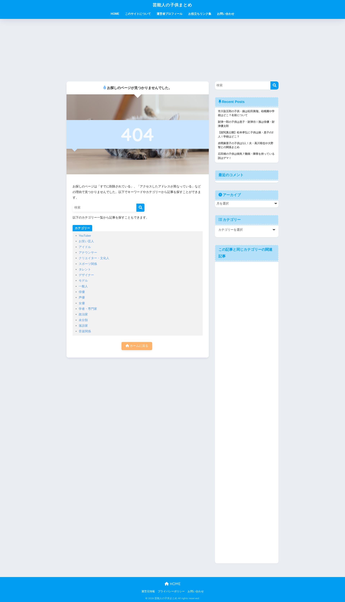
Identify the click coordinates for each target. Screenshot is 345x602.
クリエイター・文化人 (94, 258)
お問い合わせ (225, 13)
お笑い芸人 (86, 241)
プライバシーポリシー (171, 591)
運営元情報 (148, 591)
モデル (83, 280)
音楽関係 (85, 331)
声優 (82, 297)
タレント (85, 269)
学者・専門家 (88, 309)
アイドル (85, 247)
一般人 (83, 286)
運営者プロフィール (170, 13)
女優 (82, 303)
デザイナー (86, 275)
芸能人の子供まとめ (172, 4)
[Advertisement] (172, 50)
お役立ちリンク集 (199, 13)
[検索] (140, 208)
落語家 (83, 325)
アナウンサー (88, 252)
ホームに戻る (138, 346)
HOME (115, 13)
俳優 (82, 292)
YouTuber (85, 235)
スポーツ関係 (88, 264)
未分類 (83, 320)
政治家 (83, 314)
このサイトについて (138, 13)
